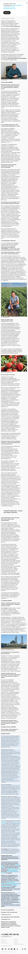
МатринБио (4, 886)
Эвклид (8, 882)
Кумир (17, 883)
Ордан (2, 867)
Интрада (15, 871)
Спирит (3, 872)
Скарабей (14, 884)
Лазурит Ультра (16, 822)
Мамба (14, 883)
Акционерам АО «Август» (6, 945)
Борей (14, 870)
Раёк (8, 871)
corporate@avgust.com (6, 936)
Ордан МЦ (3, 822)
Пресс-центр (4, 939)
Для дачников (4, 942)
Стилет (10, 870)
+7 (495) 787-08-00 (10, 934)
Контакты (3, 941)
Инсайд (10, 883)
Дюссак (10, 886)
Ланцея (13, 882)
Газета (15, 941)
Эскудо (3, 823)
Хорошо (7, 12)
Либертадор (4, 883)
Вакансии (16, 939)
